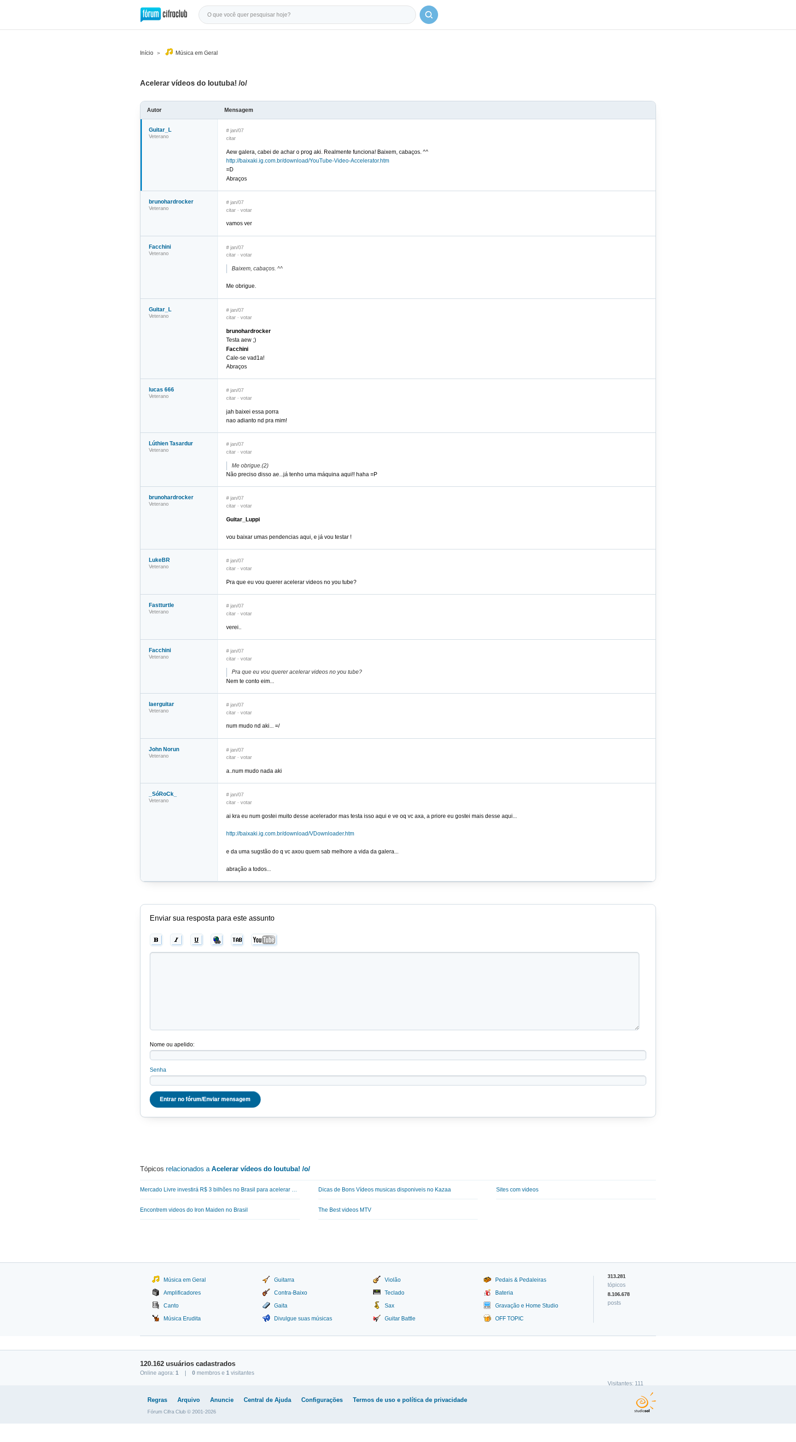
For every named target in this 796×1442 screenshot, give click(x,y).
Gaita (280, 1305)
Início (146, 53)
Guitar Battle (400, 1318)
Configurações (322, 1399)
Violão (393, 1280)
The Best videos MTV (344, 1210)
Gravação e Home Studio (526, 1305)
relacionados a (238, 1169)
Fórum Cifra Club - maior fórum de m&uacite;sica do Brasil (163, 14)
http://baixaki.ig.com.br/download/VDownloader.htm (290, 833)
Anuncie (222, 1399)
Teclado (394, 1293)
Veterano (159, 136)
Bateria (504, 1293)
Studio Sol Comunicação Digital (645, 1402)
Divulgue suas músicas (303, 1318)
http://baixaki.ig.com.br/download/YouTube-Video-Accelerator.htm (307, 161)
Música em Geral (197, 53)
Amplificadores (182, 1293)
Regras (157, 1399)
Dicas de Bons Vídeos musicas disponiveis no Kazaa (384, 1189)
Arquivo (188, 1399)
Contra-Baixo (290, 1293)
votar (246, 210)
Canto (171, 1305)
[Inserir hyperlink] (217, 940)
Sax (389, 1305)
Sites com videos (517, 1189)
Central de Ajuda (267, 1399)
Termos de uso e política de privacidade (410, 1399)
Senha (158, 1070)
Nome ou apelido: (172, 1044)
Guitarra (284, 1280)
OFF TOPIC (509, 1318)
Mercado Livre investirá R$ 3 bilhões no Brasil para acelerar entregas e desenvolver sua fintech (220, 1189)
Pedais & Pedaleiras (520, 1280)
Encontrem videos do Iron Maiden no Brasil (194, 1210)
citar (231, 138)
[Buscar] (429, 15)
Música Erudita (182, 1318)
